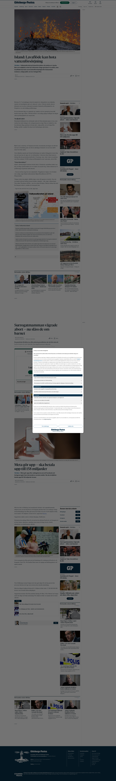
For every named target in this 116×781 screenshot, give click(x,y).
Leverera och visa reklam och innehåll (41, 400)
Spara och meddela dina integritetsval (41, 403)
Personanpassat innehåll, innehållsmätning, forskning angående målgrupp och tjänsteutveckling (53, 383)
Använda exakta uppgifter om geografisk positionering (45, 389)
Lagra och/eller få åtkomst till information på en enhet (45, 377)
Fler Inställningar (45, 426)
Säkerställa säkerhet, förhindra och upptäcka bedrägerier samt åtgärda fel (49, 397)
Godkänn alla (70, 426)
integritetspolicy (47, 419)
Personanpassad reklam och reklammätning (43, 380)
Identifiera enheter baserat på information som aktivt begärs (46, 391)
